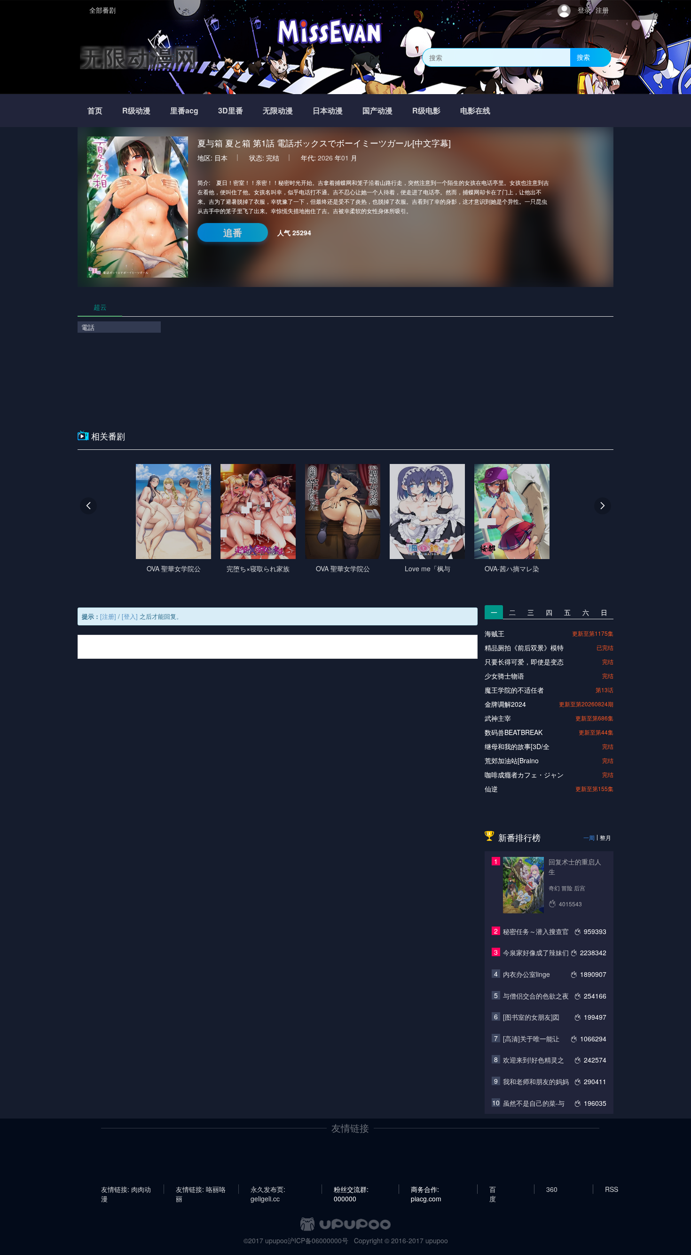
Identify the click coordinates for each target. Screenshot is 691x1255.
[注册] (108, 616)
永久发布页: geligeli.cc (268, 1189)
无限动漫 (278, 110)
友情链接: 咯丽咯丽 (201, 1189)
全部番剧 (102, 10)
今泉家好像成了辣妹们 (536, 952)
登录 (584, 10)
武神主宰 (498, 718)
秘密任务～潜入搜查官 (536, 931)
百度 (492, 1189)
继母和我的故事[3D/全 (517, 746)
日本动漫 (328, 110)
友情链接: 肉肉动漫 (126, 1189)
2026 (325, 157)
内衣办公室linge (526, 974)
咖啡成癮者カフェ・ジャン (524, 774)
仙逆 (491, 788)
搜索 (583, 57)
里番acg (184, 110)
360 (552, 1189)
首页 (94, 110)
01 (345, 157)
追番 (232, 232)
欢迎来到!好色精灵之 (533, 1059)
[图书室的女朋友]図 (531, 1017)
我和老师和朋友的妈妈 (536, 1081)
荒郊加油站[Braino (512, 760)
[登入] (130, 616)
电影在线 (475, 110)
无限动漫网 (138, 57)
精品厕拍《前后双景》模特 (524, 647)
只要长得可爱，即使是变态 (524, 661)
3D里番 (230, 110)
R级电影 (426, 110)
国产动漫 (377, 110)
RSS (611, 1189)
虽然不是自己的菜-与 (534, 1103)
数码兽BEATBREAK (513, 732)
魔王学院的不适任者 (514, 690)
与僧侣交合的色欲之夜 (536, 995)
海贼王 (494, 633)
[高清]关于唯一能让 (531, 1038)
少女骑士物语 (504, 675)
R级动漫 (136, 110)
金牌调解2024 (505, 704)
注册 (602, 10)
